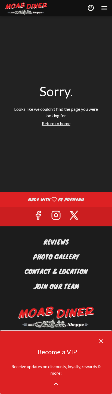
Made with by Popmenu (44, 199)
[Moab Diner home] (28, 8)
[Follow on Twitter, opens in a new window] (74, 216)
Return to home (56, 123)
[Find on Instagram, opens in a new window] (56, 216)
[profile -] (91, 8)
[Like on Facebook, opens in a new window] (38, 216)
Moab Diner (56, 316)
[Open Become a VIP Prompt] (56, 384)
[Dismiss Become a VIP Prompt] (101, 341)
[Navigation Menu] (104, 8)
